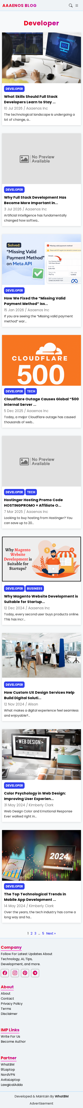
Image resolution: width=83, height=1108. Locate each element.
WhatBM (7, 1064)
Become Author (13, 1041)
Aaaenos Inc (37, 108)
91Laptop (8, 1069)
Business (34, 588)
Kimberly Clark (41, 805)
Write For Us (10, 1036)
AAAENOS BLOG (19, 5)
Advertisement (41, 1103)
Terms (6, 1008)
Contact (7, 998)
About (5, 993)
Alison (33, 704)
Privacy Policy (12, 1003)
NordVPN (8, 1074)
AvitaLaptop (10, 1079)
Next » (51, 933)
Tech (31, 391)
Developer (14, 89)
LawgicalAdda (12, 1084)
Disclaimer (9, 1013)
